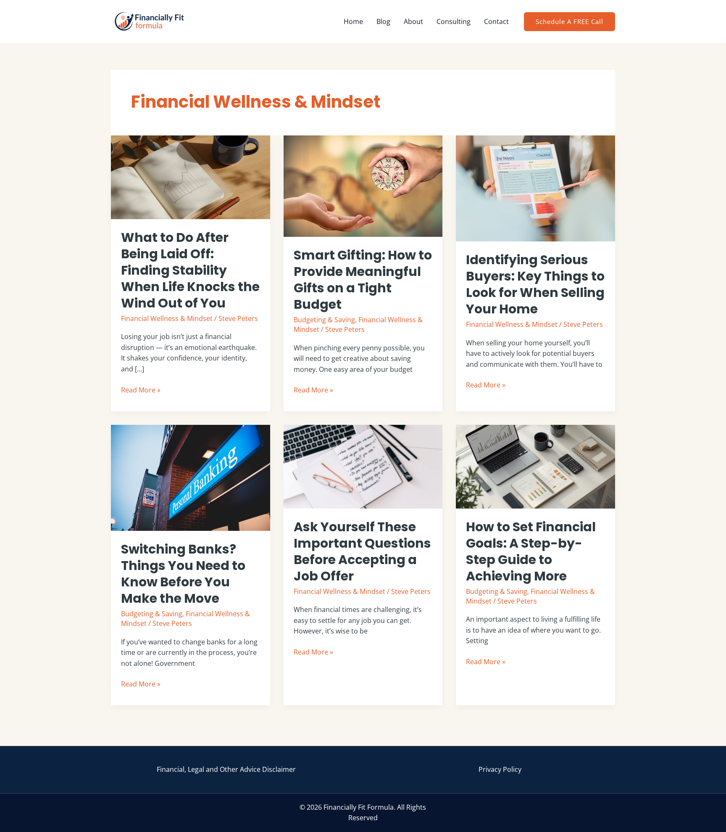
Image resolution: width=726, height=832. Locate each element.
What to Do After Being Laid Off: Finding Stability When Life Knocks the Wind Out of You (190, 270)
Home (353, 21)
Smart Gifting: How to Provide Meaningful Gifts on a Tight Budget (363, 279)
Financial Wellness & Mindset (167, 318)
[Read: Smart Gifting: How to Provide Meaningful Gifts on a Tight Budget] (363, 185)
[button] (569, 21)
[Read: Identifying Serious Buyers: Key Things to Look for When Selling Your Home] (535, 187)
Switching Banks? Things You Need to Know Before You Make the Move (183, 573)
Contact (496, 21)
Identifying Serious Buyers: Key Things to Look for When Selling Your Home (535, 284)
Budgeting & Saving (324, 319)
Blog (383, 21)
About (413, 21)
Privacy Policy (500, 769)
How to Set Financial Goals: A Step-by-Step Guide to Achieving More (531, 551)
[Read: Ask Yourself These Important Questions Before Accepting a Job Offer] (363, 465)
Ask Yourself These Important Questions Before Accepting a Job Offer (362, 551)
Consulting (454, 21)
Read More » (140, 390)
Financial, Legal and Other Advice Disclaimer (226, 769)
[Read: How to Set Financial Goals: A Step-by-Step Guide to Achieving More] (535, 465)
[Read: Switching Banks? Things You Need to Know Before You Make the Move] (190, 477)
